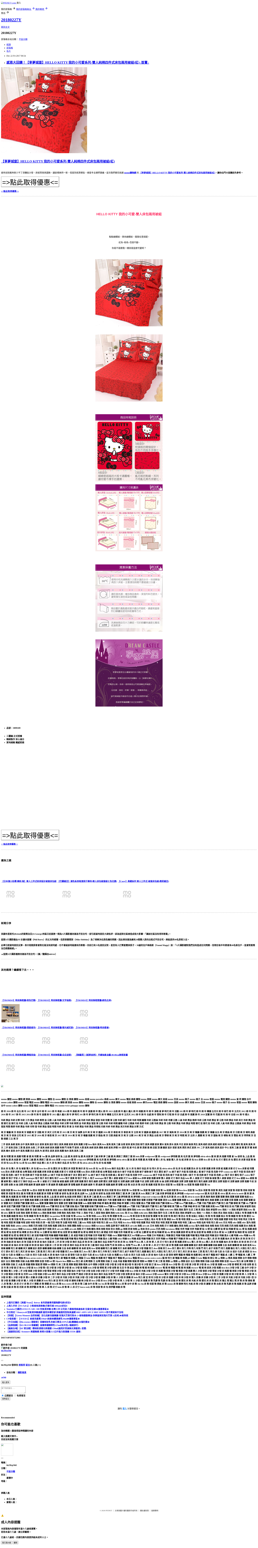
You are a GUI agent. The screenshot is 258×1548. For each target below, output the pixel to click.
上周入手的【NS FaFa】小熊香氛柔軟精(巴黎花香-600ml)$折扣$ (36, 1306)
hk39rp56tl (6, 1350)
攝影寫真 (22, 1372)
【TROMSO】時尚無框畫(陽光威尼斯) (55, 1027)
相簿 (8, 45)
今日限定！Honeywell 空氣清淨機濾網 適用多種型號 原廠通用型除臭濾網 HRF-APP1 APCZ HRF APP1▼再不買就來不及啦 (64, 1312)
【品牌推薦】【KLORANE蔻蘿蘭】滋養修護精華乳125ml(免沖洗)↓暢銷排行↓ (42, 1325)
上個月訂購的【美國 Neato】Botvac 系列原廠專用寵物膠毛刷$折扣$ (38, 1302)
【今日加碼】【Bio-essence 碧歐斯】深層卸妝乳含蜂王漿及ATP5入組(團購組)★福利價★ (48, 1322)
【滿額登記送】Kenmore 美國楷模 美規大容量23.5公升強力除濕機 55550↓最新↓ (44, 1331)
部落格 (9, 48)
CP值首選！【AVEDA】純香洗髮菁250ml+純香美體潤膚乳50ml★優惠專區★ (43, 1319)
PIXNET (109, 1511)
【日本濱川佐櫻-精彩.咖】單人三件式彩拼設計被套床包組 (28, 881)
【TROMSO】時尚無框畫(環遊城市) (18, 1027)
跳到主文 (5, 27)
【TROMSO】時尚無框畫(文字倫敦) (54, 1000)
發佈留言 (5, 1399)
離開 (15, 1543)
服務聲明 (154, 1511)
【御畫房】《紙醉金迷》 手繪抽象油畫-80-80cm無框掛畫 (101, 1055)
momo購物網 (130, 173)
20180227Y (11, 19)
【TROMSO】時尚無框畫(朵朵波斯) (54, 1055)
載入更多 (5, 1382)
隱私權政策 (144, 1511)
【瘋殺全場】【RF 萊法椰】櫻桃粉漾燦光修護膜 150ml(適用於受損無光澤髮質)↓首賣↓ (46, 1328)
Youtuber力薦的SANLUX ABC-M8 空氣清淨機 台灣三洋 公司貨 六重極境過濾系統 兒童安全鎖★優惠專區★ (57, 1309)
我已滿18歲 (6, 1543)
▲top (3, 1377)
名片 (8, 51)
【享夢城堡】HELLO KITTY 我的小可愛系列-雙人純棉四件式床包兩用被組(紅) (58, 161)
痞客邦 (22, 1365)
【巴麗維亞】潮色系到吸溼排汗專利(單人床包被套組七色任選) (87, 881)
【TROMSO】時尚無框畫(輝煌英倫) (18, 1055)
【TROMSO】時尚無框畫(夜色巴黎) (18, 1000)
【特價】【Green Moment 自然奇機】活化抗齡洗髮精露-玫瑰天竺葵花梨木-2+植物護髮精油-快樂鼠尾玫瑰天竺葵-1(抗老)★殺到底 (67, 1315)
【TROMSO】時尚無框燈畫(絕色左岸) (93, 1000)
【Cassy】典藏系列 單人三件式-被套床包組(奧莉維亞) (143, 881)
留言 (28, 1365)
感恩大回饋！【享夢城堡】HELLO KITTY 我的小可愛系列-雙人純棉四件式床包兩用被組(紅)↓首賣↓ (77, 62)
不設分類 (23, 39)
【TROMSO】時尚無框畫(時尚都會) (92, 1027)
